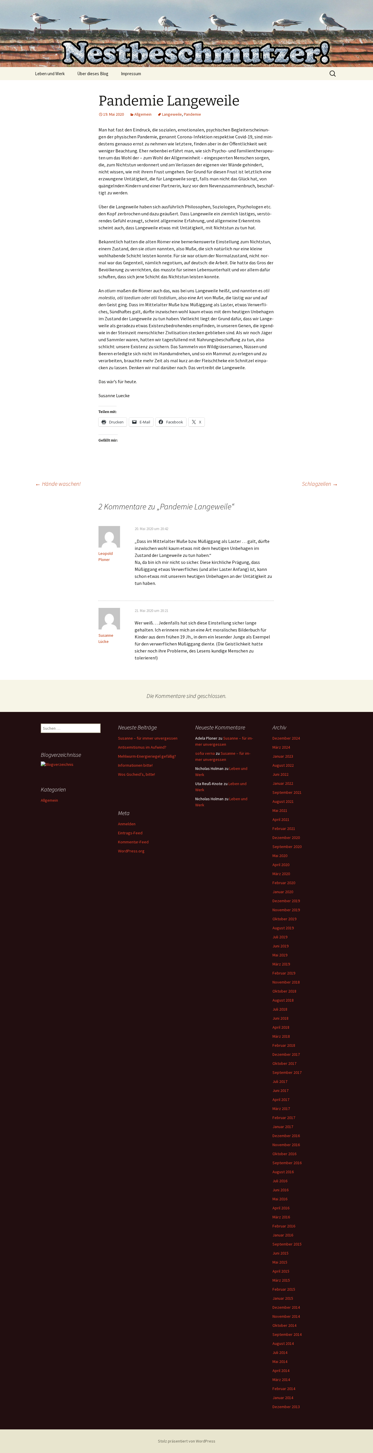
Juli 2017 (279, 1081)
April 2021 (280, 819)
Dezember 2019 (286, 900)
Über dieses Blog (92, 73)
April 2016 (280, 1208)
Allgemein (143, 114)
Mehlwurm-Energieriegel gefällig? (147, 756)
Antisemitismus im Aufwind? (142, 747)
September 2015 (287, 1244)
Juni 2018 (280, 1018)
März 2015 (281, 1280)
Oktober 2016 (284, 1153)
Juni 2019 (280, 946)
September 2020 (287, 846)
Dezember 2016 (286, 1135)
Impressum (131, 73)
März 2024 (281, 747)
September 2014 (287, 1334)
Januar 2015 (282, 1298)
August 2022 (283, 765)
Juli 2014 (279, 1352)
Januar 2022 (282, 783)
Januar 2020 (282, 891)
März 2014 (281, 1379)
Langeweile (172, 114)
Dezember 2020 (286, 837)
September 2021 (287, 792)
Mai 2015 (279, 1262)
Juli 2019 (279, 937)
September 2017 (287, 1072)
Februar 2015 (283, 1289)
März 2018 (281, 1036)
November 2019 (286, 909)
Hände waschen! (58, 483)
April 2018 (280, 1027)
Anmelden (127, 823)
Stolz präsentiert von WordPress (186, 1441)
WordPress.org (131, 851)
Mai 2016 (279, 1199)
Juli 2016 (279, 1180)
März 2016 (281, 1217)
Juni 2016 (280, 1189)
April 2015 (280, 1271)
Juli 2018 (279, 1009)
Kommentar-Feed (133, 842)
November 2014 (286, 1316)
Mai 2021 (279, 810)
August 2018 (283, 1000)
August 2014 (283, 1343)
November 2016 (286, 1144)
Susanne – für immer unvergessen (147, 738)
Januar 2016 (282, 1235)
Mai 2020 (279, 855)
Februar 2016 (283, 1226)
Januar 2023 (282, 756)
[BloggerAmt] (57, 764)
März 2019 (281, 964)
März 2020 (281, 873)
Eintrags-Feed (130, 832)
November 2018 (286, 982)
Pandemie (192, 114)
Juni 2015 (280, 1253)
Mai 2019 (279, 955)
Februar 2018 (283, 1045)
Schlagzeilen (320, 483)
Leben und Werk (50, 73)
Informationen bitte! (135, 765)
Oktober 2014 (284, 1325)
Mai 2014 (279, 1361)
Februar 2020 (283, 882)
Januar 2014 (282, 1397)
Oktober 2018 (284, 991)
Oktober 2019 (284, 918)
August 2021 (283, 801)
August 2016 (283, 1171)
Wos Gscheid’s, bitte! (136, 774)
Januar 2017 (282, 1126)
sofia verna (205, 753)
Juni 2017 (280, 1090)
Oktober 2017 (284, 1063)
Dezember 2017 (286, 1054)
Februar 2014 (283, 1388)
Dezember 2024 (286, 738)
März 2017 (281, 1108)
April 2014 (280, 1370)
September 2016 (287, 1162)
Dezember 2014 (286, 1307)
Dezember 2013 (286, 1406)
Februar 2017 (283, 1117)
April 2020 (280, 864)
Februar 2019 (283, 973)
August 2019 (283, 927)
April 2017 (280, 1099)
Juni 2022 (280, 774)
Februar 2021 (283, 828)
